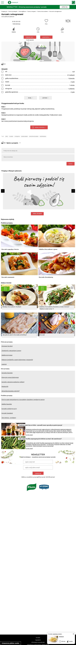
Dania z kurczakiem (43, 11)
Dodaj (70, 164)
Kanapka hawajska (6, 373)
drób (7, 136)
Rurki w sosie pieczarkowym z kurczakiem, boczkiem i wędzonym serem (23, 399)
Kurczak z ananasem (8, 277)
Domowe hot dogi (6, 346)
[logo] (13, 2)
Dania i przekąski (13, 11)
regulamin (38, 640)
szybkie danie (43, 136)
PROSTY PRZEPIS (24, 136)
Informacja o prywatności (38, 642)
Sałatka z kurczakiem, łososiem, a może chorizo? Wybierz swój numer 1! (54, 308)
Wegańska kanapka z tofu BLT (10, 391)
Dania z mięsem (32, 11)
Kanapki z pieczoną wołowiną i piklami (12, 382)
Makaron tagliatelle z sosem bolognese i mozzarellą (17, 359)
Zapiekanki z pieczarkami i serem (11, 350)
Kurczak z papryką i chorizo (10, 249)
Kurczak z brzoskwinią (46, 277)
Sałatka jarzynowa (6, 355)
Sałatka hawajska (6, 404)
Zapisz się (38, 473)
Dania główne (22, 11)
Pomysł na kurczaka (33, 136)
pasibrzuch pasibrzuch (9, 16)
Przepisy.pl (4, 11)
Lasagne (4, 364)
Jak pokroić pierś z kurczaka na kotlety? (14, 335)
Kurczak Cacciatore (7, 413)
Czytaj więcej (29, 434)
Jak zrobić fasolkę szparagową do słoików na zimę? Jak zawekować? (40, 439)
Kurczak (42, 335)
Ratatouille (4, 386)
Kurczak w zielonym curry (9, 408)
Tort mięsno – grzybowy (8, 417)
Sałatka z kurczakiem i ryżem (48, 249)
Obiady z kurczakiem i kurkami (11, 307)
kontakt (38, 637)
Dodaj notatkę (39, 127)
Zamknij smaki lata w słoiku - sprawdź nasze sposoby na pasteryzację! (40, 425)
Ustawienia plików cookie (10, 643)
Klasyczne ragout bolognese (10, 377)
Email (30, 98)
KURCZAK (11, 136)
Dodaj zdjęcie (37, 213)
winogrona (17, 136)
